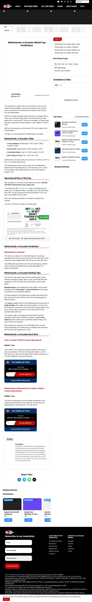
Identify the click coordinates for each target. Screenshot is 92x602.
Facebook (71, 548)
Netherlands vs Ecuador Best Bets (66, 53)
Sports (17, 6)
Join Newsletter (12, 566)
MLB (63, 64)
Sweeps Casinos (71, 6)
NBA (59, 64)
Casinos (60, 6)
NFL (56, 64)
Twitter (70, 546)
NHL (66, 64)
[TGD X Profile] (65, 2)
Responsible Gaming (37, 224)
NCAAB (76, 64)
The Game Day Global (55, 541)
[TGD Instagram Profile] (68, 1)
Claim (8, 520)
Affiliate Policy (53, 548)
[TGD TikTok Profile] (70, 1)
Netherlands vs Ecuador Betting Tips (67, 50)
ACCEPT (6, 599)
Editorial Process (54, 551)
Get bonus (45, 217)
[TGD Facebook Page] (61, 1)
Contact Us (52, 553)
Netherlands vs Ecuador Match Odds (67, 44)
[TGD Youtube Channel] (58, 1)
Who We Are (52, 543)
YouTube (70, 543)
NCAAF (71, 64)
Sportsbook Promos (31, 6)
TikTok (70, 551)
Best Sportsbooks (47, 6)
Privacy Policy (53, 546)
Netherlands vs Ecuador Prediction (67, 47)
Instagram (71, 541)
